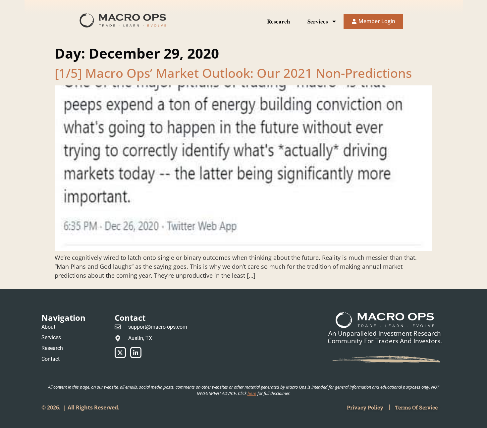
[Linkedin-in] (135, 352)
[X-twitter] (120, 352)
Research (278, 21)
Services (317, 21)
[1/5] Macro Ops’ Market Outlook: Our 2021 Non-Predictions (233, 72)
